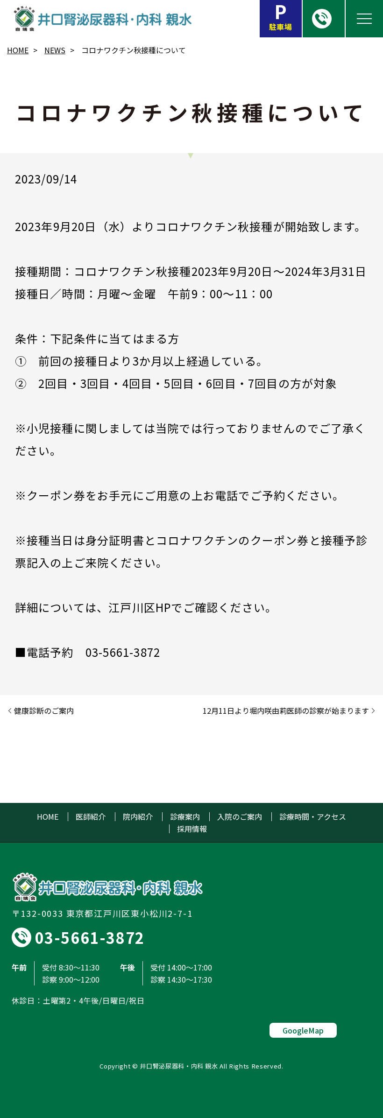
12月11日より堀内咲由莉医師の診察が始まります (286, 710)
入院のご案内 (239, 816)
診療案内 (185, 816)
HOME (17, 50)
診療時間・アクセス (312, 816)
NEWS (54, 50)
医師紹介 (91, 816)
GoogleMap (303, 1030)
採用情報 (192, 828)
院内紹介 (138, 816)
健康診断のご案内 (44, 710)
